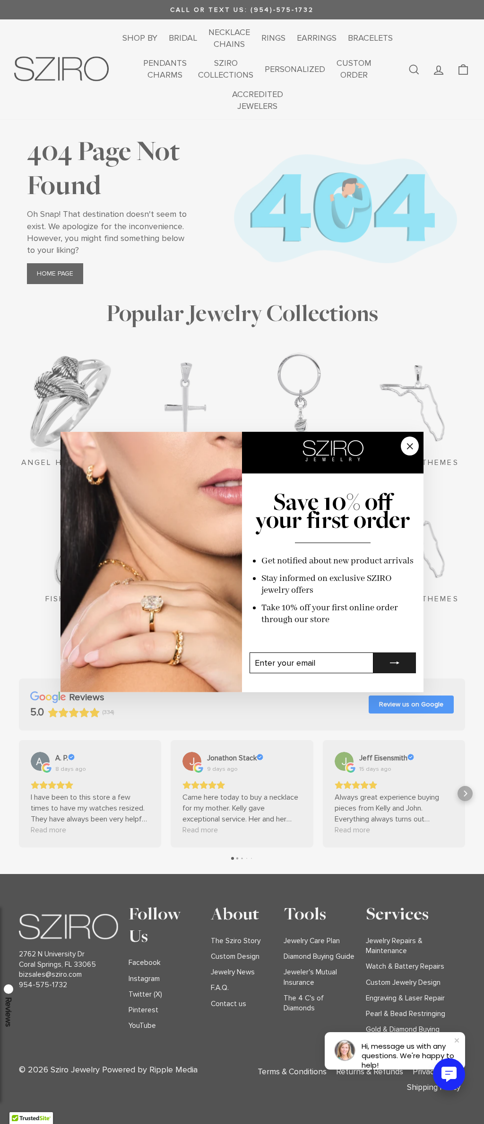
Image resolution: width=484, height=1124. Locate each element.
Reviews (8, 1012)
